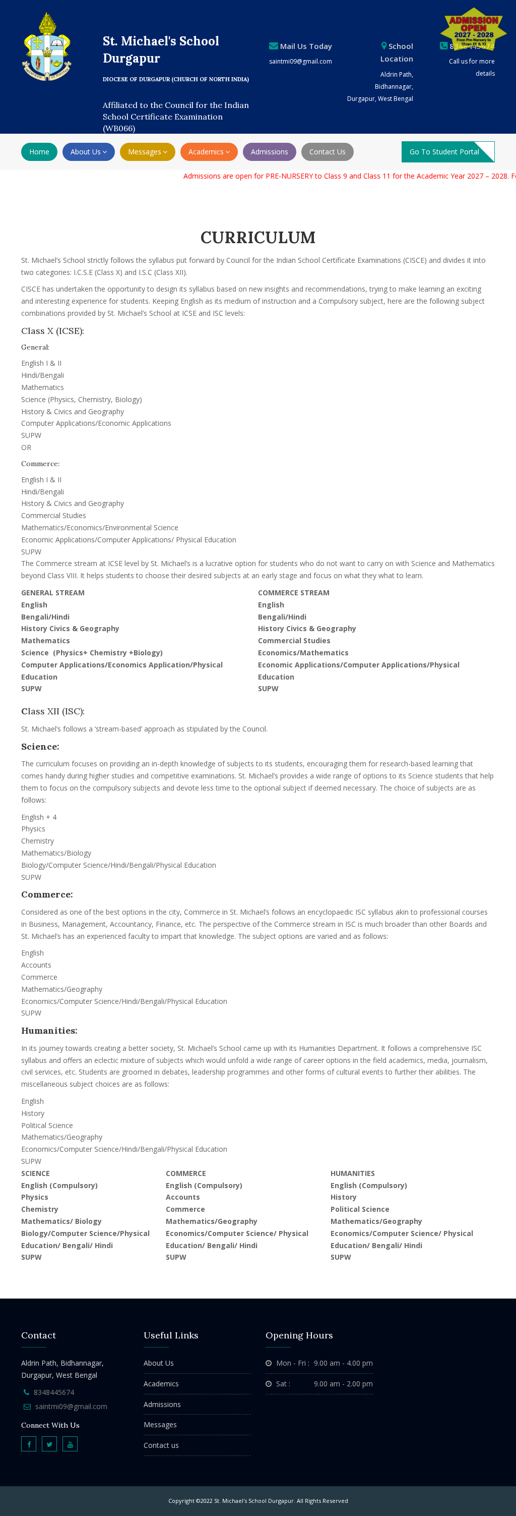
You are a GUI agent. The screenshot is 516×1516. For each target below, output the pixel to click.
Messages (160, 1424)
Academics (161, 1383)
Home (39, 151)
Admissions (269, 151)
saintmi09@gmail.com (300, 61)
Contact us (161, 1445)
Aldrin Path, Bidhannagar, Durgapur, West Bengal (380, 86)
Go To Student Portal (444, 151)
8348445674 (54, 1392)
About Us (159, 1363)
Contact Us (327, 151)
